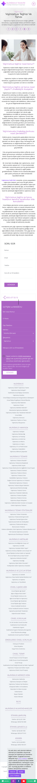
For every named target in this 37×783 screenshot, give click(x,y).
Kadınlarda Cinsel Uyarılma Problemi (18, 635)
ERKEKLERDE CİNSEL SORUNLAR (18, 640)
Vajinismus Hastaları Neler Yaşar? (18, 548)
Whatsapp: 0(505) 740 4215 (18, 745)
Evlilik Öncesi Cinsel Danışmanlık (18, 660)
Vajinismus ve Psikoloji (18, 436)
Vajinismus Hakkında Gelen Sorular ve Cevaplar (18, 503)
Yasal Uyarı (6, 771)
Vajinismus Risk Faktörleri (18, 403)
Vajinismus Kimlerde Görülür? (18, 558)
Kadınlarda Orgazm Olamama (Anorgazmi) (18, 630)
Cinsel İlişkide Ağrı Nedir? (18, 591)
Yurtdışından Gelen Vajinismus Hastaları (18, 566)
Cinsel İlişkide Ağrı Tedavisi (18, 603)
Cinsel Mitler (18, 415)
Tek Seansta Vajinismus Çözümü (18, 532)
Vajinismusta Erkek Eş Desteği (18, 488)
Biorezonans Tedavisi (18, 527)
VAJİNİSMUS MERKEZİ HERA (18, 675)
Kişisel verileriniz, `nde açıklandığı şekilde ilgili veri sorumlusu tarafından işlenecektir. (19, 356)
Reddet (21, 772)
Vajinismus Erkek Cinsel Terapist (18, 670)
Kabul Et (12, 772)
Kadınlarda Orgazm (18, 627)
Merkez (5, 330)
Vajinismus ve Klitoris (18, 441)
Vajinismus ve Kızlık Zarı (18, 439)
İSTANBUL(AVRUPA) (18, 715)
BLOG (18, 702)
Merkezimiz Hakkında (18, 679)
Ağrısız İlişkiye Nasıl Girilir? (18, 593)
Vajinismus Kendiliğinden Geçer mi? (18, 543)
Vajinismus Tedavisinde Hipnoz (18, 524)
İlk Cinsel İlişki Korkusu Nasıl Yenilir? (18, 556)
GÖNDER (11, 285)
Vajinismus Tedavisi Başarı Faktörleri (18, 485)
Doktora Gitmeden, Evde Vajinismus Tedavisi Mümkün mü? (18, 529)
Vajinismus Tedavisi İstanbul (18, 470)
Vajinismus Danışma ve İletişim (18, 681)
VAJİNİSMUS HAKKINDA (18, 428)
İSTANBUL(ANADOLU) (18, 727)
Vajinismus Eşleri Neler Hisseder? (18, 563)
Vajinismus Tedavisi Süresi (18, 490)
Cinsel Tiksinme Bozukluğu (18, 632)
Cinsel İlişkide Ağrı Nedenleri (18, 601)
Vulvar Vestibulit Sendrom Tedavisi (19, 608)
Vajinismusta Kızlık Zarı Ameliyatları (18, 522)
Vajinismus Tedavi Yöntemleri (18, 514)
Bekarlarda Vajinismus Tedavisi (18, 483)
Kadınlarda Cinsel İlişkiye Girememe (18, 393)
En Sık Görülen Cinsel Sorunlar (18, 622)
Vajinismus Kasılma (18, 395)
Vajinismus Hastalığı (18, 561)
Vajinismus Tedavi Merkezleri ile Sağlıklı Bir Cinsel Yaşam (18, 468)
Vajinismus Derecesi (18, 418)
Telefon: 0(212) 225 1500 (18, 719)
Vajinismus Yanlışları (18, 431)
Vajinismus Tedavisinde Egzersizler (18, 517)
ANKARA (18, 738)
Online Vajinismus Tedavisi (18, 505)
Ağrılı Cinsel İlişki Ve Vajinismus (18, 598)
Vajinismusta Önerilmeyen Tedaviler (18, 534)
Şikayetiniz (6, 337)
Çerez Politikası (22, 758)
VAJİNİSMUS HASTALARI (18, 539)
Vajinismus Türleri (18, 405)
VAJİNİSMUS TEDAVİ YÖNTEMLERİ (18, 510)
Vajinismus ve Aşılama (18, 579)
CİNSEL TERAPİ (18, 654)
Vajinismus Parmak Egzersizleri (19, 519)
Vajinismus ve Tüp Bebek (18, 582)
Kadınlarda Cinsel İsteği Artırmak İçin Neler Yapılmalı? (18, 665)
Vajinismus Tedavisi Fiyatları (18, 495)
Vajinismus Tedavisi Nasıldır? (18, 460)
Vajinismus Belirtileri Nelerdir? (18, 408)
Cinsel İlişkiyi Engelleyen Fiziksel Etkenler (18, 400)
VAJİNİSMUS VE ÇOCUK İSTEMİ (18, 571)
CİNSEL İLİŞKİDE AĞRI (18, 587)
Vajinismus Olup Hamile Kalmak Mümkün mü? (19, 577)
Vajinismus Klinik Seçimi (18, 465)
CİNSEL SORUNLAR (18, 618)
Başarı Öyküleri (18, 694)
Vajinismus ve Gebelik (18, 574)
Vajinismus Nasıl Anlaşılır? (18, 390)
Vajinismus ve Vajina (18, 444)
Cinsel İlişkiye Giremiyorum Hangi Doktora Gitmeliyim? (18, 398)
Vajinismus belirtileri (9, 180)
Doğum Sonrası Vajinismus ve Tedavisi (18, 480)
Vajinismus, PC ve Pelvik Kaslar (18, 446)
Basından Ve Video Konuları (19, 689)
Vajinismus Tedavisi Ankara (18, 473)
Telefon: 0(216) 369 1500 (18, 731)
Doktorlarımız (18, 691)
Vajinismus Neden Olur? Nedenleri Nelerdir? (18, 413)
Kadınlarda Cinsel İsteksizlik (18, 625)
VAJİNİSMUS (18, 384)
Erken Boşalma (18, 646)
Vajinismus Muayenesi (18, 423)
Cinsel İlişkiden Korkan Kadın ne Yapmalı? (18, 553)
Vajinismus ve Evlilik (18, 546)
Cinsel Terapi (18, 663)
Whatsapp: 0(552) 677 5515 (18, 733)
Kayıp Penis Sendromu (18, 649)
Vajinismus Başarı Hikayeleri (18, 500)
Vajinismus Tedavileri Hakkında (18, 493)
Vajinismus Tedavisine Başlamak (18, 463)
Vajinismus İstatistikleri (18, 449)
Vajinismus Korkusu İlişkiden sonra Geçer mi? (19, 551)
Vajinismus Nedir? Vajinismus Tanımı (18, 388)
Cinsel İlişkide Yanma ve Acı (18, 596)
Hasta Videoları (18, 696)
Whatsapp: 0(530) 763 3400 (18, 722)
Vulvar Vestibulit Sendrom (18, 606)
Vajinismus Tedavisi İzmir (18, 475)
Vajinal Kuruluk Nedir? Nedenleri (18, 611)
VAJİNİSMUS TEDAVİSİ (18, 456)
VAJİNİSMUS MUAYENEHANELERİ (18, 708)
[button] (34, 4)
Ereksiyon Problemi (18, 644)
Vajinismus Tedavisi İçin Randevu (18, 684)
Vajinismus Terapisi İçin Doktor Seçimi (18, 668)
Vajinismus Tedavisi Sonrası (18, 498)
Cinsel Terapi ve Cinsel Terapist (18, 658)
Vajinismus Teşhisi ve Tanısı (18, 420)
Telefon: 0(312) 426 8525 (18, 742)
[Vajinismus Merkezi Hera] (8, 29)
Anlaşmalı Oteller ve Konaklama (18, 686)
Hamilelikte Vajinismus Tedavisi (18, 478)
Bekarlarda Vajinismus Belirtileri (18, 410)
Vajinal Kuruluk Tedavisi (18, 613)
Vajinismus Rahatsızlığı (18, 434)
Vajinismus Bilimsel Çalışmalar (18, 451)
